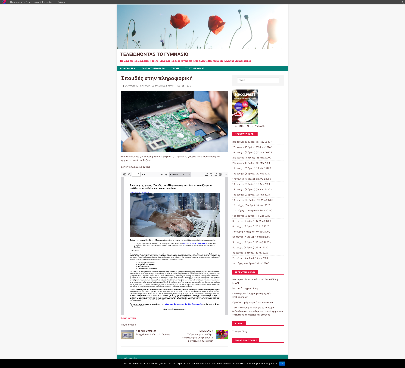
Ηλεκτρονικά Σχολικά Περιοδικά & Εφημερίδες (31, 2)
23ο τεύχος (238, 147)
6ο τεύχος (237, 236)
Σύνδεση (61, 2)
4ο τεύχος (237, 247)
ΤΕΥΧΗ (175, 68)
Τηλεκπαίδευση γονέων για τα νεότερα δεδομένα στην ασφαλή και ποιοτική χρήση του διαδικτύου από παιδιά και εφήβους (257, 311)
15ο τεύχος (238, 189)
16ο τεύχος (238, 184)
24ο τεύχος (238, 141)
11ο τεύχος (238, 210)
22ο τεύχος (238, 152)
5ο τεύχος (237, 242)
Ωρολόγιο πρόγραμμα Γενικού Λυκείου (252, 302)
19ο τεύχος (238, 168)
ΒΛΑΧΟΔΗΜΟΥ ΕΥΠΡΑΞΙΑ (137, 85)
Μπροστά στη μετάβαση (245, 288)
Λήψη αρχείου (128, 318)
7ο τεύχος (237, 231)
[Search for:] (258, 80)
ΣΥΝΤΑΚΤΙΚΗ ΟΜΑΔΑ (153, 68)
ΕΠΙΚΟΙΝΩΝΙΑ (127, 68)
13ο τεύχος (238, 200)
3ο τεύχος (237, 252)
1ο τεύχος (237, 263)
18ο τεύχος (238, 173)
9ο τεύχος (237, 221)
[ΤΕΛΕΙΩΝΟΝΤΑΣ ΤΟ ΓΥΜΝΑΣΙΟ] (202, 47)
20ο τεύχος (238, 163)
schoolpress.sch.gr (129, 358)
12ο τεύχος (238, 205)
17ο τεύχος (238, 178)
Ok (282, 363)
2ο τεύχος (237, 258)
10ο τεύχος (238, 215)
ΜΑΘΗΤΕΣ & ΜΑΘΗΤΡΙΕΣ (167, 85)
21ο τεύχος (238, 157)
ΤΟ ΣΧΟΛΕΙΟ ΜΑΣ (194, 68)
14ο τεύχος (238, 194)
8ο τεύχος (237, 226)
